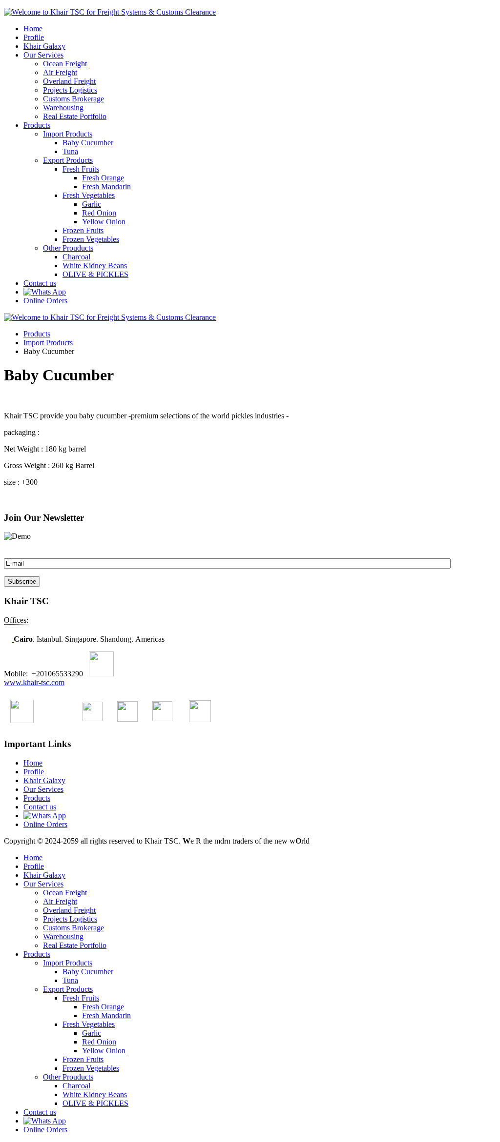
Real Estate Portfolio (74, 116)
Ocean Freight (65, 63)
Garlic (91, 204)
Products (36, 125)
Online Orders (45, 300)
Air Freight (60, 72)
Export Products (68, 160)
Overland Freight (69, 81)
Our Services (43, 55)
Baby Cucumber (87, 142)
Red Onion (99, 213)
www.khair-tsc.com (34, 682)
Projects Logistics (70, 90)
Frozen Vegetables (90, 239)
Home (32, 28)
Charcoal (76, 257)
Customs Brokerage (73, 99)
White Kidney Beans (94, 265)
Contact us (39, 283)
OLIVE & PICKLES (95, 274)
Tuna (70, 151)
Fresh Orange (103, 178)
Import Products (67, 134)
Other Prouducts (68, 248)
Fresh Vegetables (88, 195)
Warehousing (63, 107)
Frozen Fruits (83, 230)
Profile (33, 37)
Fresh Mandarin (106, 186)
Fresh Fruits (80, 169)
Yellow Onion (103, 221)
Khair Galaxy (44, 46)
